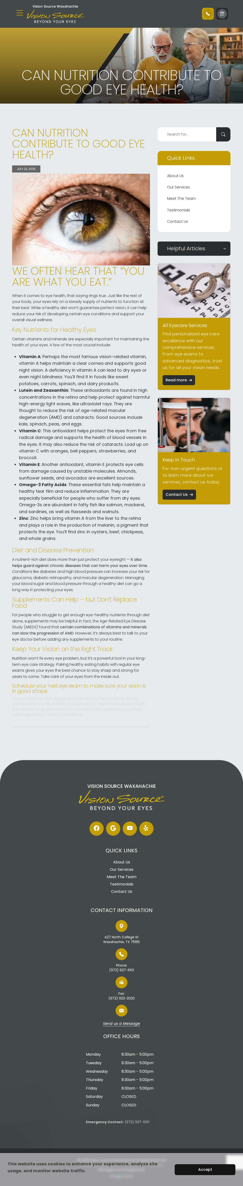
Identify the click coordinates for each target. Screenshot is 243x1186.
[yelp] (146, 828)
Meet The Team (181, 198)
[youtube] (130, 828)
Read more (176, 380)
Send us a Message (121, 1024)
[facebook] (96, 828)
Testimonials (178, 210)
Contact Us (177, 221)
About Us (175, 175)
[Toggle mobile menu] (19, 13)
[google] (113, 828)
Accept (205, 1169)
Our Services (178, 187)
